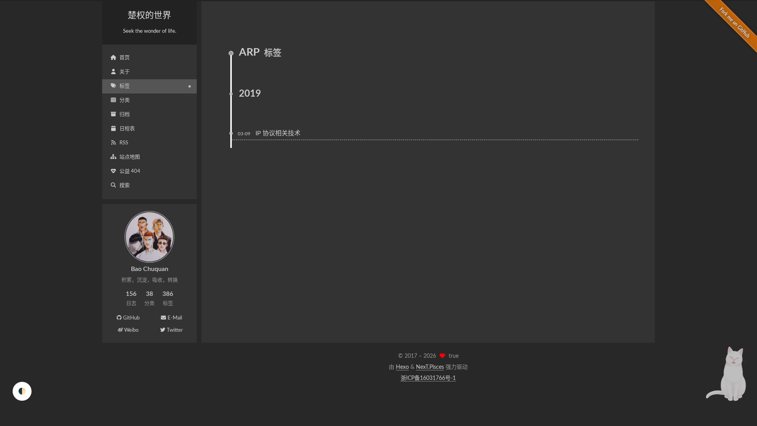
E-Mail (175, 318)
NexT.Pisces (430, 367)
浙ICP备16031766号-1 (428, 378)
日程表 (127, 128)
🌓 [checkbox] (22, 391)
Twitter (175, 330)
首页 (124, 57)
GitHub (131, 318)
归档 (124, 114)
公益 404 (129, 171)
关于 (124, 72)
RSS (123, 143)
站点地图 (129, 157)
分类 (124, 100)
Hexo (402, 367)
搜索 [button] (124, 185)
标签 (124, 86)
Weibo (131, 330)
